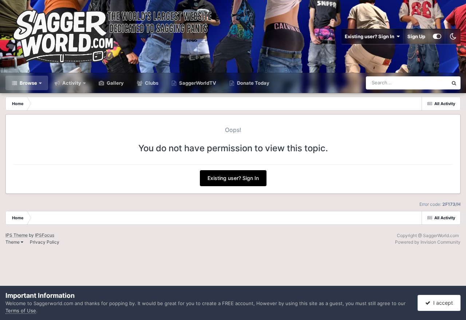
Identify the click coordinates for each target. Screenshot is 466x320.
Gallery (115, 83)
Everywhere (425, 82)
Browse (28, 83)
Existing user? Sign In (370, 36)
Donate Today (252, 83)
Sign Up (416, 36)
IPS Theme (16, 235)
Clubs (151, 83)
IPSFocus (44, 235)
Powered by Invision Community (428, 242)
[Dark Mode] (453, 36)
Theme (13, 242)
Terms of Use (20, 310)
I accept (441, 303)
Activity (71, 83)
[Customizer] (437, 36)
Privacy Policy (44, 242)
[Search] (454, 82)
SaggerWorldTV (197, 83)
